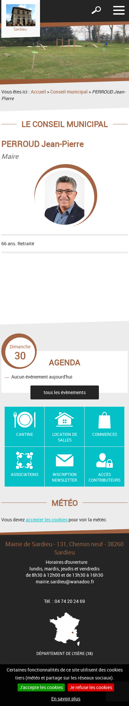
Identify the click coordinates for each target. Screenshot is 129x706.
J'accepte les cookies (41, 687)
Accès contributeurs (104, 477)
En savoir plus (65, 698)
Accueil (38, 91)
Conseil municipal (69, 91)
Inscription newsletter (64, 477)
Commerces (104, 434)
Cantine (24, 434)
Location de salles (64, 437)
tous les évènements (65, 392)
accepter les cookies (46, 519)
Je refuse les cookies (90, 687)
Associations (24, 474)
